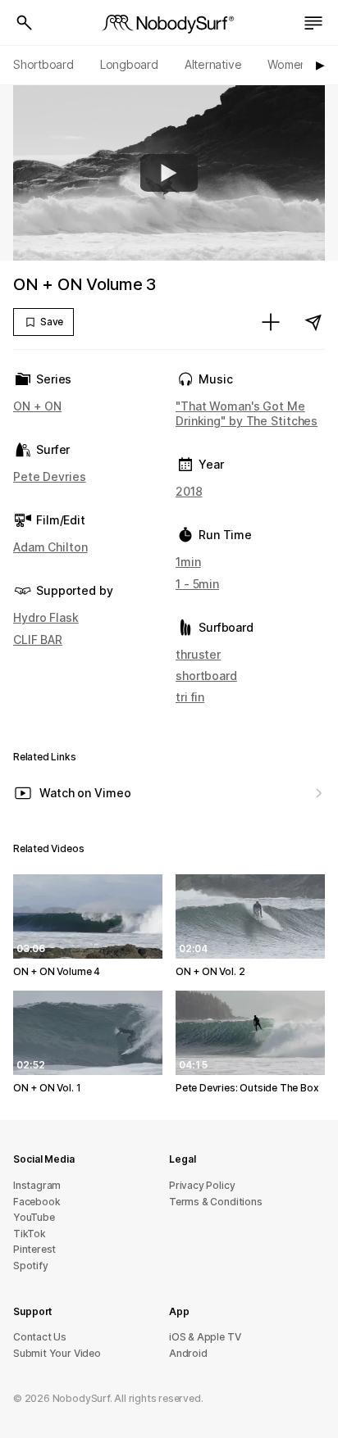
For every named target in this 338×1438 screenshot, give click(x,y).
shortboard (206, 676)
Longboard (129, 64)
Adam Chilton (50, 547)
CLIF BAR (37, 639)
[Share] (313, 322)
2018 (189, 491)
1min (188, 562)
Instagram (37, 1185)
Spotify (30, 1265)
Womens (290, 64)
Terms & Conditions (216, 1201)
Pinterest (34, 1249)
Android (188, 1353)
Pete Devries (49, 476)
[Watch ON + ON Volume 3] (169, 173)
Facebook (36, 1201)
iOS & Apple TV (204, 1337)
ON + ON (37, 406)
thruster (198, 654)
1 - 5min (197, 584)
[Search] (24, 22)
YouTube (34, 1217)
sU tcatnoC (39, 1337)
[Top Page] (169, 22)
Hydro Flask (46, 617)
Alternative (213, 64)
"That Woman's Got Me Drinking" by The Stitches (246, 413)
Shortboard (43, 64)
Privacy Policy (202, 1185)
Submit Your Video (57, 1353)
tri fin (190, 697)
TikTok (29, 1233)
